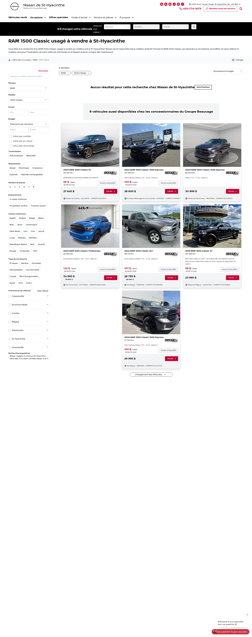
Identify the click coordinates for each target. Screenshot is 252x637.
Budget (11, 119)
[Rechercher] (241, 8)
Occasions (36, 17)
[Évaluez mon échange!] (193, 26)
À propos (125, 17)
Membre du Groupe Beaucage (35, 8)
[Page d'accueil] (9, 60)
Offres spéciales (58, 17)
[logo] (14, 6)
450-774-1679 (192, 8)
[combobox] (105, 26)
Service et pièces (103, 17)
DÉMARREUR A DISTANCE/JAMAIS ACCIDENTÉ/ (81, 178)
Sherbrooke (17, 330)
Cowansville (18, 296)
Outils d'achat (79, 17)
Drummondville (19, 305)
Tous (39, 291)
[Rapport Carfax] (110, 173)
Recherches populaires (19, 353)
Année (11, 107)
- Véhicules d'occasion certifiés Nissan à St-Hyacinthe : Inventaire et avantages (43, 359)
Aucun (45, 291)
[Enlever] (67, 73)
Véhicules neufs (17, 17)
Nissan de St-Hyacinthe (44, 5)
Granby (15, 313)
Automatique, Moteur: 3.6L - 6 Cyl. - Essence (80, 259)
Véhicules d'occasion (21, 60)
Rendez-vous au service (222, 8)
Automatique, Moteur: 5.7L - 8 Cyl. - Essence (141, 178)
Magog (15, 322)
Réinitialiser (43, 71)
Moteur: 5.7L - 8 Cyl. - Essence (196, 178)
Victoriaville (18, 347)
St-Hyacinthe (18, 339)
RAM (35, 60)
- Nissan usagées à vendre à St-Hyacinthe (27, 356)
